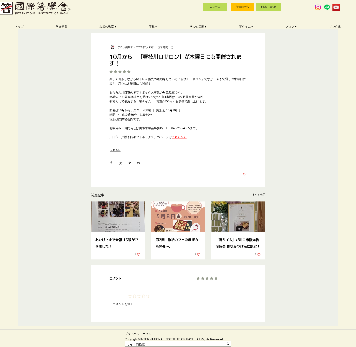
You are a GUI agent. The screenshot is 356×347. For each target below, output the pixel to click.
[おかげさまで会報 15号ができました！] (118, 216)
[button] (108, 26)
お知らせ (115, 150)
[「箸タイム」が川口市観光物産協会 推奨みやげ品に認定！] (238, 216)
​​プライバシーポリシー (139, 333)
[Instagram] (318, 7)
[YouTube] (336, 7)
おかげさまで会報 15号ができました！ (116, 243)
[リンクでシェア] (129, 163)
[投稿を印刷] (138, 163)
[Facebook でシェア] (111, 163)
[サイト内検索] (228, 343)
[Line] (327, 7)
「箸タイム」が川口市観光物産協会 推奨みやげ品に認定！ (238, 243)
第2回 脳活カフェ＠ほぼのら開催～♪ (177, 243)
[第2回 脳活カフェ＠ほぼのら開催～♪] (178, 216)
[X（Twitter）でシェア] (120, 163)
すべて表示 (258, 194)
